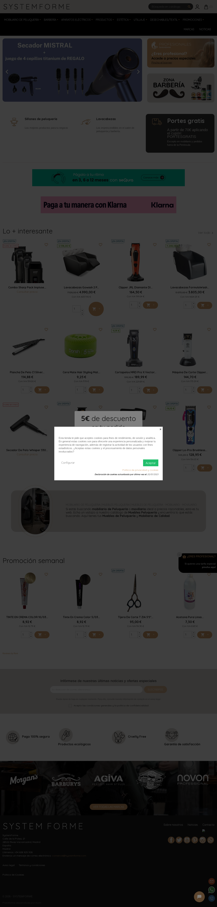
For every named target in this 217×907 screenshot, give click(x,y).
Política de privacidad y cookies (140, 470)
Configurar (68, 462)
